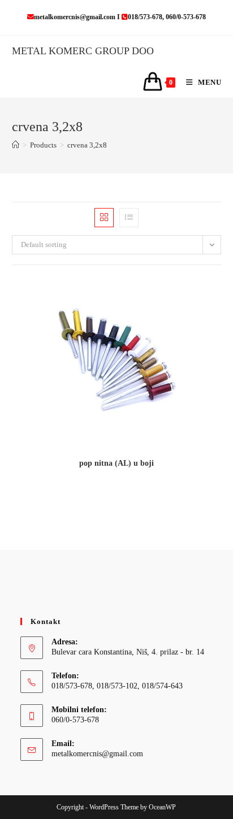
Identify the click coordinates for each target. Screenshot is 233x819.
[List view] (129, 217)
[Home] (15, 145)
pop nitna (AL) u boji (116, 463)
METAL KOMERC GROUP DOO (83, 51)
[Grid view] (104, 217)
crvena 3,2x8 (87, 145)
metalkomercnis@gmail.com (97, 753)
